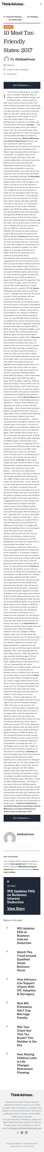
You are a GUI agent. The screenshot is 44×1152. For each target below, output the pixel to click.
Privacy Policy (29, 1146)
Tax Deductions (15, 20)
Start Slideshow (20, 85)
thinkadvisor (25, 59)
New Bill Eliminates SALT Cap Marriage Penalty (24, 1010)
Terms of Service (16, 1146)
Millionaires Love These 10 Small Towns (20, 809)
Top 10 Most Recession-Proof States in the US (22, 806)
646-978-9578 (9, 1122)
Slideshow (8, 27)
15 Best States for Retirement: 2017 (18, 811)
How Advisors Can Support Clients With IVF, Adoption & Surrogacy (26, 987)
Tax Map (30, 125)
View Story (16, 908)
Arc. (21, 1144)
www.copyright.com (18, 864)
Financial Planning (14, 17)
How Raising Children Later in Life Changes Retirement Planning (27, 1063)
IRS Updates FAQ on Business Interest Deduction (26, 936)
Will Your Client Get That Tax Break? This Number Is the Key (27, 1036)
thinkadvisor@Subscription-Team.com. (26, 1128)
